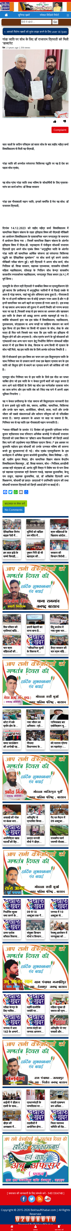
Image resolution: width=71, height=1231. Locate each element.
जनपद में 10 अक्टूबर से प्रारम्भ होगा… (58, 915)
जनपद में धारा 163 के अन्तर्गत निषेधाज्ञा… (11, 1031)
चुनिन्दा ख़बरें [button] (24, 15)
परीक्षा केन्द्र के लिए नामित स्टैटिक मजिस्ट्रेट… (10, 1012)
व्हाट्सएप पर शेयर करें (15, 503)
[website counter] (35, 1219)
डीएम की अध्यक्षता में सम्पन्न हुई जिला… (8, 1128)
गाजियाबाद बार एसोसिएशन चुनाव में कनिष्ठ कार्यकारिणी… (59, 727)
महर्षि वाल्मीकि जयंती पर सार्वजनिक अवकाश (33, 1012)
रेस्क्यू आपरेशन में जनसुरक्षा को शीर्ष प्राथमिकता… (59, 936)
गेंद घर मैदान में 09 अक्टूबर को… (58, 821)
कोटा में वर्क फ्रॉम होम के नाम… (9, 725)
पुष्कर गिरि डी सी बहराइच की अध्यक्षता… (35, 556)
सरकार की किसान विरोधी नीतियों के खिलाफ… (57, 558)
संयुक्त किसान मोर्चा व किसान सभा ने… (34, 936)
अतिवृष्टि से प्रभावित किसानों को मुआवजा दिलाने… (35, 822)
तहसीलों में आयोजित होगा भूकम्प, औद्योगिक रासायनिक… (35, 1128)
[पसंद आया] (54, 121)
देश (3, 47)
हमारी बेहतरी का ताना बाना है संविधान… (34, 630)
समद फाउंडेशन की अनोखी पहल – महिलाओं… (11, 746)
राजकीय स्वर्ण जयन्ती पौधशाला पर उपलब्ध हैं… (59, 841)
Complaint (60, 130)
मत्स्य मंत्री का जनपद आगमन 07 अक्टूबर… (34, 1031)
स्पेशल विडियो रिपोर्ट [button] (49, 15)
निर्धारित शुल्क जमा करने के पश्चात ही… (10, 915)
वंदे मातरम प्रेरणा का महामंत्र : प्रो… (59, 746)
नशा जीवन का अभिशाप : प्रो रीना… (34, 725)
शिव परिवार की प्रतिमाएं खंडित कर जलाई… (10, 630)
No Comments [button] (13, 510)
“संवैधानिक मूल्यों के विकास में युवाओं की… (35, 651)
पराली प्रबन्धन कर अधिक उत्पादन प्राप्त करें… (58, 1107)
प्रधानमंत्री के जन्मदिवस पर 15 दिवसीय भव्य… (35, 1106)
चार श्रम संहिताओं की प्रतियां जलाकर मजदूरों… (11, 653)
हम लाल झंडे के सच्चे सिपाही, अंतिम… (10, 556)
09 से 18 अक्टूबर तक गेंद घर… (34, 915)
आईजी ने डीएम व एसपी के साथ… (11, 1104)
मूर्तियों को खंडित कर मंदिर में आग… (35, 535)
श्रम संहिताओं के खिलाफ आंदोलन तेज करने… (59, 535)
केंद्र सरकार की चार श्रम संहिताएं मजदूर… (59, 651)
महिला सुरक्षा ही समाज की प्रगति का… (59, 1010)
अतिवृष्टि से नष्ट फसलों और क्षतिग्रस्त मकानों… (58, 1033)
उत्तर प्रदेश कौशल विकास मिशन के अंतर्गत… (10, 938)
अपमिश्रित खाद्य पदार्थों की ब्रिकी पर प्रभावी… (11, 841)
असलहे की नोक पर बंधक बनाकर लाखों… (11, 821)
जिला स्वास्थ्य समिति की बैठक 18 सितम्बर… (58, 1126)
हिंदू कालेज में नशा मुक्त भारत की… (58, 630)
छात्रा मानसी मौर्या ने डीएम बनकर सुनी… (33, 841)
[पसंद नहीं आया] (64, 121)
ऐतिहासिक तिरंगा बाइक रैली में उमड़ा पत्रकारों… (11, 537)
